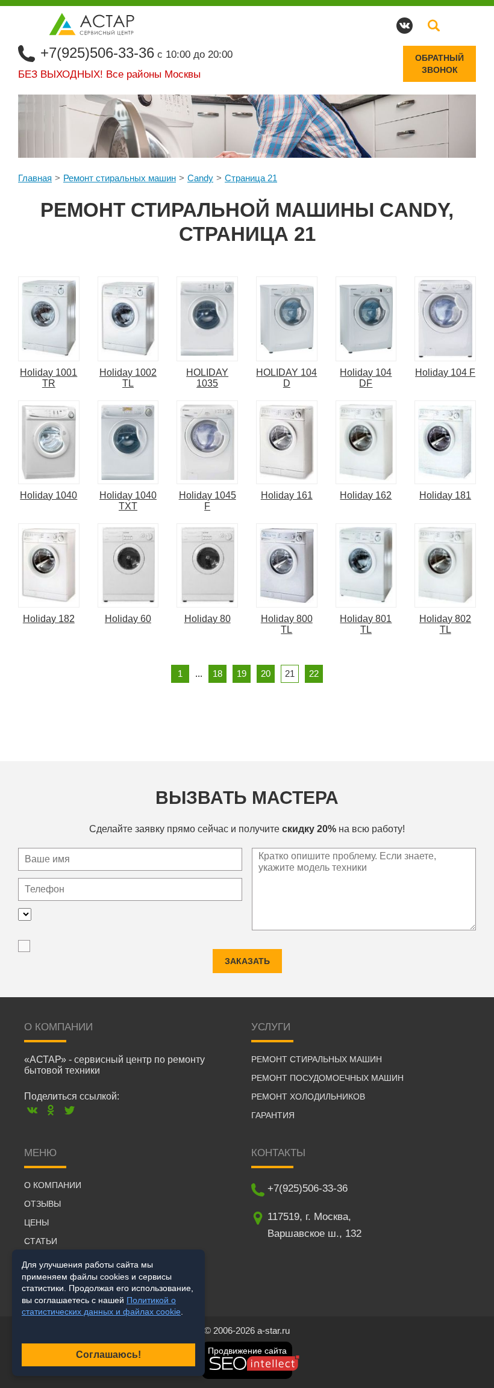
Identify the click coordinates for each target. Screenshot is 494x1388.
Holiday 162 (366, 495)
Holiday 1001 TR (48, 377)
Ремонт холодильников (308, 1096)
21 (290, 673)
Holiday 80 (207, 619)
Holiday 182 (49, 619)
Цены (36, 1222)
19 (241, 673)
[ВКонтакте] (32, 1110)
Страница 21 (251, 178)
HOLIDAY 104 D (286, 377)
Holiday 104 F (445, 372)
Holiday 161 (287, 495)
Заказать (247, 961)
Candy (200, 178)
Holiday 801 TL (366, 624)
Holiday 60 (128, 619)
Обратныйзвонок (439, 64)
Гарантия (273, 1115)
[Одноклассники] (51, 1110)
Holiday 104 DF (366, 377)
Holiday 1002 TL (128, 377)
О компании (52, 1185)
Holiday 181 (445, 495)
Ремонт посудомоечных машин (327, 1078)
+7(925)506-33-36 (97, 53)
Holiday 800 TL (287, 624)
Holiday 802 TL (445, 624)
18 (217, 673)
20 (265, 673)
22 (314, 673)
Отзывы (42, 1204)
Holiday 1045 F (207, 500)
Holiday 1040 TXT (128, 500)
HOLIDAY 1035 (207, 377)
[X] (69, 1110)
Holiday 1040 (48, 495)
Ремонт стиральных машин (119, 178)
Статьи (40, 1241)
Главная (35, 178)
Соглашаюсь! (108, 1354)
